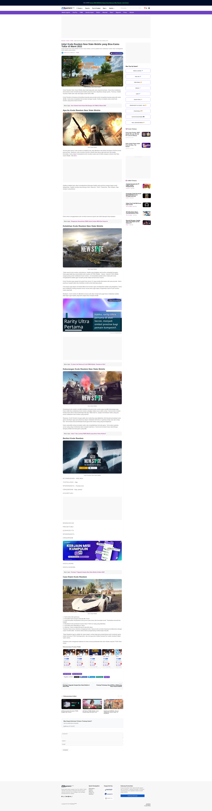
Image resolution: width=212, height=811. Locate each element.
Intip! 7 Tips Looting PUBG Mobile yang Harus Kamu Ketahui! (88, 433)
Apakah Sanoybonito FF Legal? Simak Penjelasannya (132, 185)
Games (80, 8)
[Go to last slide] (118, 696)
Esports (87, 8)
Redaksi (91, 790)
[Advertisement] (106, 26)
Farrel (65, 52)
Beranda (63, 40)
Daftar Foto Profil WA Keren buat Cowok (133, 204)
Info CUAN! (106, 2)
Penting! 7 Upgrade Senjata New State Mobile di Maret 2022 (88, 572)
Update (111, 8)
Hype (104, 8)
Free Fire (128, 188)
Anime (127, 224)
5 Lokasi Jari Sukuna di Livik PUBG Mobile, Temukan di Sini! (88, 364)
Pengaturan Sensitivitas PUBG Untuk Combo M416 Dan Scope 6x (89, 221)
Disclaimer (148, 804)
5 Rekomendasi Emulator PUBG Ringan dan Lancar (69, 711)
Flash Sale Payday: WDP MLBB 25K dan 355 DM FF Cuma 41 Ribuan (133, 134)
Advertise (91, 794)
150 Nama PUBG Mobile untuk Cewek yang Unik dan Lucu (91, 711)
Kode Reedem (67, 674)
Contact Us (91, 792)
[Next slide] (121, 696)
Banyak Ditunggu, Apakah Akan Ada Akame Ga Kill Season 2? (133, 222)
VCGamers (73, 803)
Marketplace (92, 788)
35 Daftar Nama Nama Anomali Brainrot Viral (132, 212)
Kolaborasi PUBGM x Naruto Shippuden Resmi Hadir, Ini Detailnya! (111, 712)
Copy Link (107, 677)
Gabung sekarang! (132, 795)
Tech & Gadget (96, 8)
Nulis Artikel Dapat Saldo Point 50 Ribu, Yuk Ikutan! (133, 145)
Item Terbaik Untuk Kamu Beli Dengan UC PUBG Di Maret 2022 (88, 105)
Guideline (148, 803)
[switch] (149, 8)
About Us (91, 791)
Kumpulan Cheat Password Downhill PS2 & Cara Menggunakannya (133, 195)
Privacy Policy (147, 805)
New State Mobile (77, 674)
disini (75, 155)
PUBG (71, 40)
